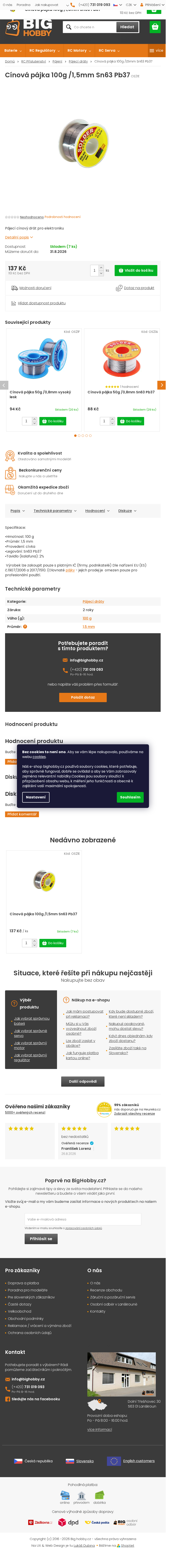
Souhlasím (130, 797)
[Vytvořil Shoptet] (118, 1545)
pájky (70, 570)
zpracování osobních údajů (83, 1228)
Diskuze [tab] (125, 510)
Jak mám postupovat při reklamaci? (84, 1014)
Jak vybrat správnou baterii (32, 1021)
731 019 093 (93, 669)
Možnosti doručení (35, 288)
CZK (129, 4)
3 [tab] (83, 436)
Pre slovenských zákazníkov (31, 1297)
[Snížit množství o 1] (101, 273)
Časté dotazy (19, 1304)
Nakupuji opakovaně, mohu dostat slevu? (127, 1026)
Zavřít (29, 298)
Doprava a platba (23, 1283)
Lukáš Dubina (84, 1545)
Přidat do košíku (136, 270)
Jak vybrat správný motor (30, 1045)
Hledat (127, 27)
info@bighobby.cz (86, 660)
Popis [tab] (15, 510)
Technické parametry (53, 510)
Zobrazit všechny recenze (134, 1113)
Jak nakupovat (46, 4)
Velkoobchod (19, 1311)
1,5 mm (89, 626)
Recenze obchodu (106, 1290)
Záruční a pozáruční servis (112, 1297)
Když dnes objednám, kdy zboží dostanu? (131, 1038)
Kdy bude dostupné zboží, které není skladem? (131, 1014)
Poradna (23, 4)
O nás (7, 4)
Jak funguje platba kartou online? (82, 1055)
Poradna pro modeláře (28, 1290)
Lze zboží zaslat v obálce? (80, 1043)
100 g (87, 618)
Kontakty (97, 1311)
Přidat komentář (22, 814)
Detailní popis (17, 237)
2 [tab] (79, 436)
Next (161, 385)
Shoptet (127, 1545)
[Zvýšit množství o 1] (101, 268)
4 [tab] (86, 436)
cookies (39, 756)
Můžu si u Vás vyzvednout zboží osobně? (81, 1028)
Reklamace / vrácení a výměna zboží (39, 1325)
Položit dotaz (83, 697)
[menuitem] (13, 50)
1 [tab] (75, 436)
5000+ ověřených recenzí (25, 1112)
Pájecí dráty (93, 601)
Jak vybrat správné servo (30, 1033)
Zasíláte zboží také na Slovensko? (127, 1051)
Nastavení (36, 797)
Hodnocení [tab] (95, 510)
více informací (99, 1429)
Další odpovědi (83, 1081)
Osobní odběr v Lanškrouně (113, 1304)
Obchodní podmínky (26, 1318)
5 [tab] (90, 436)
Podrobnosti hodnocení (63, 217)
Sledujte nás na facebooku (36, 1399)
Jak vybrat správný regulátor (30, 1058)
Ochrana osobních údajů (29, 1332)
